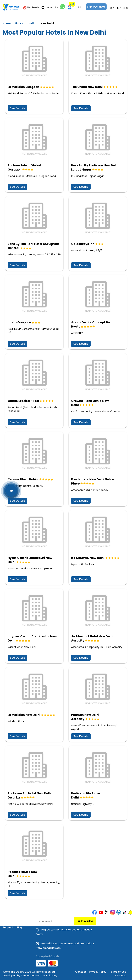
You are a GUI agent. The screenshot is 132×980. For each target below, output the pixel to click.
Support (8, 927)
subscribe (85, 921)
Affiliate (21, 922)
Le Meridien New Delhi (24, 715)
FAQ (5, 922)
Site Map (120, 975)
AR (79, 7)
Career (20, 917)
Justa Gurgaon (19, 322)
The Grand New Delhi (87, 87)
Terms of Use (117, 971)
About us (8, 917)
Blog (19, 927)
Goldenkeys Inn (82, 244)
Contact (80, 971)
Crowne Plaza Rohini (23, 479)
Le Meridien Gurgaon (23, 87)
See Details (17, 108)
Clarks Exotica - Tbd (23, 401)
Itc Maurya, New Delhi (87, 558)
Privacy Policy (97, 971)
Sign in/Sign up (96, 6)
